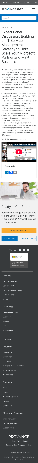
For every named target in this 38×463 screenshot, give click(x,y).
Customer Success (10, 419)
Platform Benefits (9, 295)
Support (27, 2)
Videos (5, 326)
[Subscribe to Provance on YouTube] (24, 250)
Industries (7, 346)
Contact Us (9, 238)
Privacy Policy (16, 441)
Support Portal (8, 428)
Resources (8, 307)
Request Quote (29, 238)
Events (5, 392)
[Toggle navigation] (33, 9)
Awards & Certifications (12, 397)
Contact (16, 2)
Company (5, 2)
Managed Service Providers (13, 366)
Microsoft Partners (10, 370)
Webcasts (6, 321)
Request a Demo (19, 230)
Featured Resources (10, 312)
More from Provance (13, 413)
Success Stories (9, 317)
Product (7, 275)
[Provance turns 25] (20, 9)
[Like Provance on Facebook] (20, 250)
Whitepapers (8, 330)
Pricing (5, 299)
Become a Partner (10, 423)
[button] (35, 2)
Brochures (7, 339)
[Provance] (9, 9)
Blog (4, 335)
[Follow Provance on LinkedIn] (28, 250)
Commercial (7, 352)
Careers (6, 401)
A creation (19, 452)
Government (7, 357)
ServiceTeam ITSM (10, 281)
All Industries (8, 375)
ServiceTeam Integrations (12, 290)
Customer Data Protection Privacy (19, 445)
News (5, 388)
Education (7, 361)
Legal (25, 441)
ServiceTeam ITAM (10, 286)
